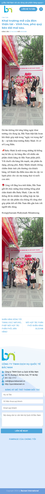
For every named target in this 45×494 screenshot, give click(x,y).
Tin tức (5, 17)
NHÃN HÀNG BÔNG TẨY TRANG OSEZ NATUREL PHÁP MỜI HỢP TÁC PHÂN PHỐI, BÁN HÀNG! (12, 325)
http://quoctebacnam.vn (14, 384)
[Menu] (41, 9)
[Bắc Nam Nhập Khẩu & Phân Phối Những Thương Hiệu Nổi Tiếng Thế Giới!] (9, 9)
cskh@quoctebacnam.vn (14, 381)
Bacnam (23, 31)
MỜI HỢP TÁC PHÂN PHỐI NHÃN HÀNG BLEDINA (34, 325)
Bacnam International (30, 491)
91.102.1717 (11, 378)
